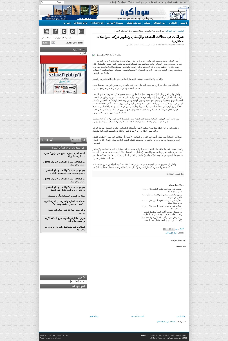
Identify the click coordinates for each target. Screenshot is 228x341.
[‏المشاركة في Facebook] (164, 229)
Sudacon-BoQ (80, 23)
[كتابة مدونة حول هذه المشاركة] (170, 229)
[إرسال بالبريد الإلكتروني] (173, 229)
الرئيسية (183, 2)
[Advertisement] (115, 202)
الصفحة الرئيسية (137, 316)
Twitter (131, 2)
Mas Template (181, 335)
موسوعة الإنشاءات (115, 23)
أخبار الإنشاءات (171, 31)
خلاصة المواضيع (171, 2)
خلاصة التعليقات (156, 2)
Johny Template (169, 335)
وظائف (147, 23)
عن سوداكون (142, 2)
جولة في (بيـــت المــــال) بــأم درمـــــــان (66, 196)
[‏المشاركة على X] (167, 229)
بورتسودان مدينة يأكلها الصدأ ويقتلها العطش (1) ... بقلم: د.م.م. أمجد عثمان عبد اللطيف (162, 218)
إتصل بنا (112, 2)
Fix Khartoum (97, 23)
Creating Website (155, 335)
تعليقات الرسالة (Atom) (166, 321)
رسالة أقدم (94, 316)
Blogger (58, 338)
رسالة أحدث (181, 316)
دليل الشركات (159, 23)
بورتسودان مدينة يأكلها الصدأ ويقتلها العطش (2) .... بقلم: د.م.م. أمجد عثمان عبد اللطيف (162, 213)
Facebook (122, 2)
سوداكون (170, 338)
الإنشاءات (173, 23)
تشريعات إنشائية (134, 23)
